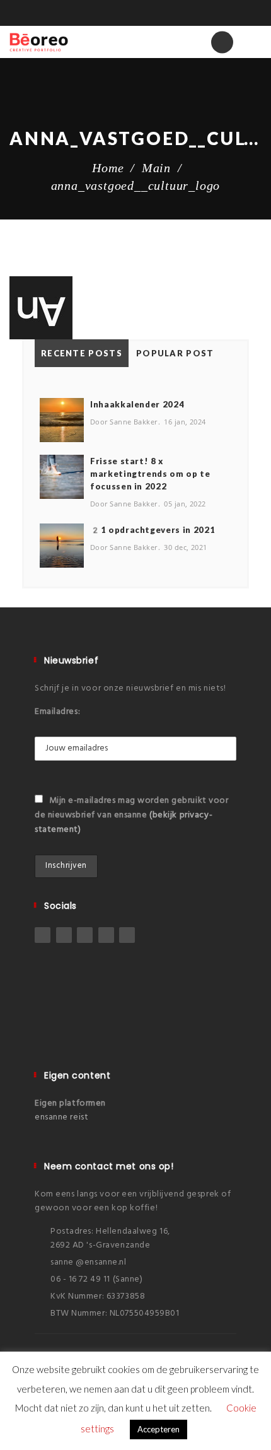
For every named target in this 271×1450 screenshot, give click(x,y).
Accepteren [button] (158, 1429)
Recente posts (81, 353)
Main (156, 168)
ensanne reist (61, 1117)
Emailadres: (57, 712)
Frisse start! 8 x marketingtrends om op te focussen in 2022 (150, 473)
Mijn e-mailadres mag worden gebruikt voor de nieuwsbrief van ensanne (132, 815)
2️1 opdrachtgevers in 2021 (152, 530)
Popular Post (175, 353)
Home (108, 168)
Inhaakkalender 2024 (137, 404)
